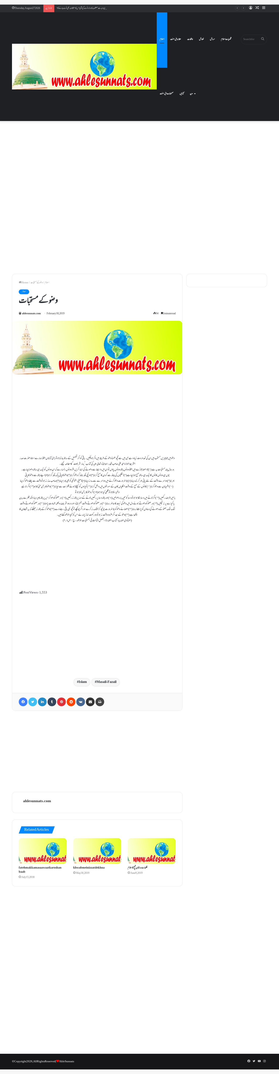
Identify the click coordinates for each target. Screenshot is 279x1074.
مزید (191, 93)
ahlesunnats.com (31, 313)
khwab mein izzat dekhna (89, 868)
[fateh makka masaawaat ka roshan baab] (43, 851)
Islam (83, 682)
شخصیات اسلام (226, 39)
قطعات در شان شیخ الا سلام (137, 868)
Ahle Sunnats (66, 1061)
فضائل (201, 39)
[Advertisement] (139, 159)
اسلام (162, 39)
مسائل (212, 39)
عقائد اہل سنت (175, 39)
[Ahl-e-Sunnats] (84, 66)
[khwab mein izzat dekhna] (97, 851)
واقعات (190, 39)
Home (24, 282)
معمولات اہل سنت (167, 93)
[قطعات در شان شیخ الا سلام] (152, 851)
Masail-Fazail (106, 682)
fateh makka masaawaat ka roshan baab (40, 870)
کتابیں (182, 93)
